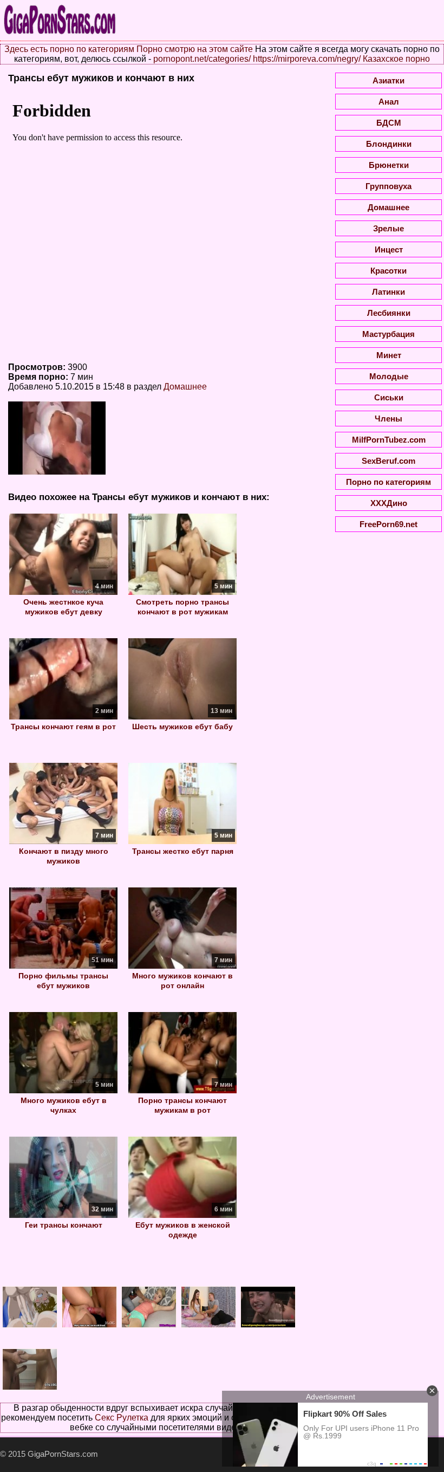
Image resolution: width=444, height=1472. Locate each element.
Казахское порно (396, 58)
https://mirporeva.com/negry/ (307, 58)
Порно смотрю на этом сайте (194, 49)
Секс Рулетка (121, 1417)
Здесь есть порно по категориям (69, 49)
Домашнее (185, 386)
